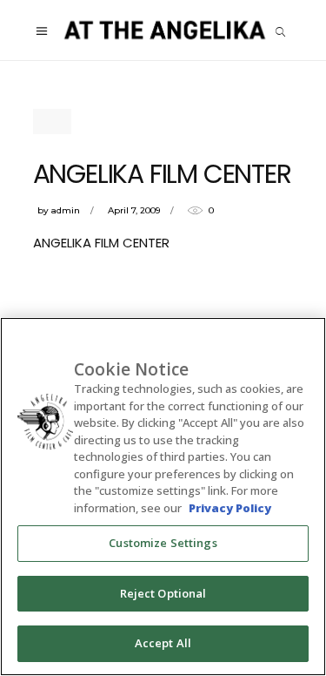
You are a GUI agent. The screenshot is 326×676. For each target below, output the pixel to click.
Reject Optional (163, 593)
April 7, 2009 (134, 210)
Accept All (163, 643)
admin (65, 210)
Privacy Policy (230, 508)
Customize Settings (162, 543)
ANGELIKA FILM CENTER (101, 242)
